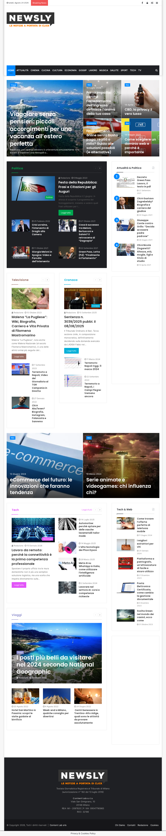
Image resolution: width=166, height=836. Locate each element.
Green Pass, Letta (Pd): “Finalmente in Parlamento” (89, 255)
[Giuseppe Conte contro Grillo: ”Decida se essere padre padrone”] (126, 225)
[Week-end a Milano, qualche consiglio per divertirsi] (57, 696)
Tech (133, 70)
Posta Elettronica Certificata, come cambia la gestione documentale (145, 591)
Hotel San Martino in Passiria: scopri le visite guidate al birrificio (24, 714)
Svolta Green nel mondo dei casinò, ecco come (145, 615)
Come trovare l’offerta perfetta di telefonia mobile (145, 525)
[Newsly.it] (30, 19)
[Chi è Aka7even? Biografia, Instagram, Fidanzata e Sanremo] (21, 403)
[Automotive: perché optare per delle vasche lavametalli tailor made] (67, 524)
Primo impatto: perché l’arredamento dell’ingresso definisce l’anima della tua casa (100, 103)
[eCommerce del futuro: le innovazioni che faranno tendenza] (45, 465)
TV (139, 70)
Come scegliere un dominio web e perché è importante (140, 145)
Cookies (154, 825)
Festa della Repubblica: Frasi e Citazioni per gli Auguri (78, 187)
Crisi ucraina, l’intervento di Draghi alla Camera (40, 229)
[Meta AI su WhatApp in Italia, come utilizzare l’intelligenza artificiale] (67, 564)
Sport (124, 70)
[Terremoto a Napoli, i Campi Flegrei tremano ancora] (73, 381)
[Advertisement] (112, 35)
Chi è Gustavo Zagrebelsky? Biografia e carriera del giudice (145, 205)
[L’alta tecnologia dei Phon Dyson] (67, 548)
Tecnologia (74, 509)
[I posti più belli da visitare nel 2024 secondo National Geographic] (57, 653)
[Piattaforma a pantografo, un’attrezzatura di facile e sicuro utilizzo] (126, 563)
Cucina (46, 70)
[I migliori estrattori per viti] (126, 545)
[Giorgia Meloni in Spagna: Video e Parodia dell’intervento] (21, 252)
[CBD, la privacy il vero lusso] (140, 99)
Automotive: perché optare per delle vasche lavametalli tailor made (90, 530)
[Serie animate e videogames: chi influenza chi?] (121, 465)
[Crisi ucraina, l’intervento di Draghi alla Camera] (21, 225)
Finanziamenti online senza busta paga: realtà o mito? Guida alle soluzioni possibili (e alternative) (102, 141)
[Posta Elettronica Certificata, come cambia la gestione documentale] (126, 588)
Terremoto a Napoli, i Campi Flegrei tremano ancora (92, 390)
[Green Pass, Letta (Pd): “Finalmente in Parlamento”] (67, 252)
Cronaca (70, 280)
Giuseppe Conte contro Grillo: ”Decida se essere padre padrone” (145, 228)
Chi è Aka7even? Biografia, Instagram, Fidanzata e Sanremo (39, 413)
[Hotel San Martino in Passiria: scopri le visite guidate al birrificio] (25, 696)
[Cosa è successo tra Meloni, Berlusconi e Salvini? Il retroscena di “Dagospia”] (67, 225)
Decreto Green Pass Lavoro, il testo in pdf (144, 181)
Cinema (35, 70)
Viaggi (13, 85)
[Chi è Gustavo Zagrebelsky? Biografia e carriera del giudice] (126, 203)
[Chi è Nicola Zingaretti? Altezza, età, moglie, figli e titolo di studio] (126, 250)
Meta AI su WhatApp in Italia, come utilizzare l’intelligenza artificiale (89, 569)
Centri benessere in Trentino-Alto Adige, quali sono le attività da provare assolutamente (86, 716)
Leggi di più (87, 509)
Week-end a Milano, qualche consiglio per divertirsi (56, 713)
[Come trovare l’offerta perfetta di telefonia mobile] (126, 523)
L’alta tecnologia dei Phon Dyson (89, 548)
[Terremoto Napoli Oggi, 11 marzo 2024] (73, 362)
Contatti (131, 825)
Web (89, 85)
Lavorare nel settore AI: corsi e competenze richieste (89, 591)
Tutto (79, 168)
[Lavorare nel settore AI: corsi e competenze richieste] (67, 587)
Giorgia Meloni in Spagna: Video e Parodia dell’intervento (42, 256)
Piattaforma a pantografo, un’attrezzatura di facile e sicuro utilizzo (146, 565)
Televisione (20, 280)
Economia (71, 70)
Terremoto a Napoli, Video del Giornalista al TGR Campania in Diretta (40, 381)
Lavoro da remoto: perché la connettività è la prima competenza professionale (32, 557)
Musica (103, 70)
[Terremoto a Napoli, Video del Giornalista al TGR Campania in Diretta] (21, 369)
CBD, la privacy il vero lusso (138, 111)
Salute (114, 70)
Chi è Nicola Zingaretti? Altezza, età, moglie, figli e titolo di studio (145, 253)
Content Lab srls (58, 825)
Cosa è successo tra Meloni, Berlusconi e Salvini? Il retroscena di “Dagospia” (89, 232)
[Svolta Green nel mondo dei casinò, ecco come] (126, 615)
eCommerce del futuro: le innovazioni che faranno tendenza (41, 486)
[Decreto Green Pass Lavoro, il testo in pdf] (126, 182)
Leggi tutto (66, 212)
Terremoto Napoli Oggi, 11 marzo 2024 (92, 366)
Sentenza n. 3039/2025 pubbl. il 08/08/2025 (80, 321)
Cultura (57, 70)
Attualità (22, 70)
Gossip (83, 70)
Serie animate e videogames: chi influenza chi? (118, 486)
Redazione (65, 178)
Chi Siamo (120, 825)
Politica (17, 168)
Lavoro (93, 70)
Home (11, 70)
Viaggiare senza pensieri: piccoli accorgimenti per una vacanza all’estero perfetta (41, 129)
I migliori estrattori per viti (145, 543)
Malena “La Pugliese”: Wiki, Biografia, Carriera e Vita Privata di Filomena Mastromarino (30, 326)
